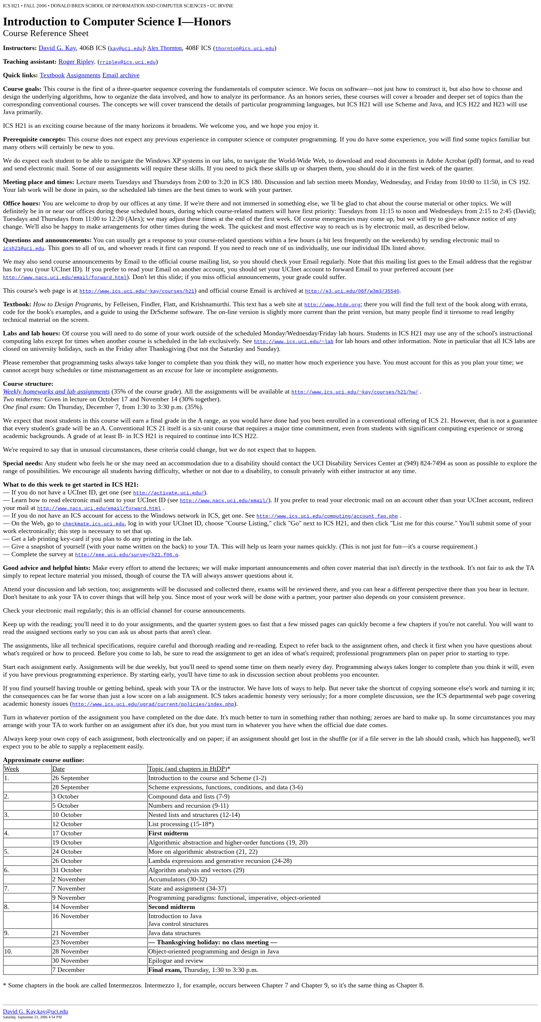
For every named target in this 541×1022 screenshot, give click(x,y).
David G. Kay (57, 48)
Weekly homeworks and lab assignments (56, 391)
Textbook (52, 75)
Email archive (120, 75)
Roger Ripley (76, 61)
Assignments (83, 75)
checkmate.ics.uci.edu (93, 524)
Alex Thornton (164, 48)
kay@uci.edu (52, 1011)
